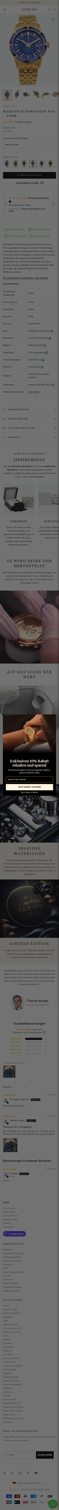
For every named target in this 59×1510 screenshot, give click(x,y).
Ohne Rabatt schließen (29, 792)
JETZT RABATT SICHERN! (29, 787)
